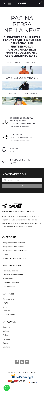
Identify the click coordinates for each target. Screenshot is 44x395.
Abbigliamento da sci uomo (14, 243)
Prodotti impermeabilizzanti (14, 258)
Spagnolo (6, 327)
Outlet (5, 254)
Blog (5, 307)
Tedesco (6, 335)
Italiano (6, 343)
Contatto (6, 311)
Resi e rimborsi (9, 287)
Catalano (6, 347)
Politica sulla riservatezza (13, 275)
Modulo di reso (9, 315)
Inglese (6, 331)
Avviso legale (8, 279)
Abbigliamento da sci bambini (15, 251)
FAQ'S (5, 303)
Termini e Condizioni (11, 283)
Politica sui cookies (10, 271)
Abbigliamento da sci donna (14, 247)
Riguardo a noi (9, 299)
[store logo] (22, 3)
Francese (6, 339)
